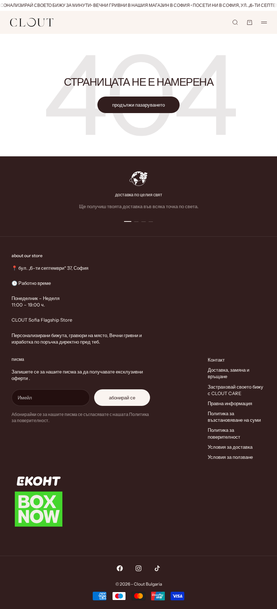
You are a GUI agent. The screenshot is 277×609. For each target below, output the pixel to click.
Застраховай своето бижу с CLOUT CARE (235, 390)
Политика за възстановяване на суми (234, 417)
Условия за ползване (230, 457)
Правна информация (230, 403)
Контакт (216, 360)
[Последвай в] (119, 568)
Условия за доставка (230, 447)
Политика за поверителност (224, 433)
